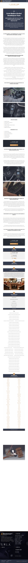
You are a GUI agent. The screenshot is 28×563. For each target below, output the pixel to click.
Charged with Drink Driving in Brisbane (14, 325)
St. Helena (19, 422)
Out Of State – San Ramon (18, 536)
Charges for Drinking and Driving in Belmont (14, 336)
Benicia (8, 381)
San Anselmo (19, 415)
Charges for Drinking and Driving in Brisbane (14, 344)
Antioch (8, 379)
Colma (19, 385)
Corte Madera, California (16, 78)
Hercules (8, 396)
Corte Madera (19, 386)
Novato (19, 405)
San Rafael (19, 418)
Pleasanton (8, 412)
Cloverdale (8, 385)
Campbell (8, 384)
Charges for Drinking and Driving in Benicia (14, 339)
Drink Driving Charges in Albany (8, 347)
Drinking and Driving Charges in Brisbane (14, 369)
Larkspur (19, 397)
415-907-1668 (15, 4)
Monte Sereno (19, 402)
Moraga (8, 403)
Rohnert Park (19, 414)
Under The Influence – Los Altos (19, 535)
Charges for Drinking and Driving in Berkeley (14, 341)
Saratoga (19, 420)
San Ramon (8, 419)
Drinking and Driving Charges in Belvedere (14, 363)
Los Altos (19, 398)
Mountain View (8, 404)
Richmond (19, 413)
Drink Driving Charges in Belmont (9, 350)
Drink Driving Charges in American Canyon (18, 347)
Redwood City (8, 413)
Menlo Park (19, 400)
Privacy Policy (3, 560)
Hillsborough (19, 396)
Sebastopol (19, 421)
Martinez (8, 400)
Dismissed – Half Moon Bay (18, 540)
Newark (8, 405)
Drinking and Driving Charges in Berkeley (14, 366)
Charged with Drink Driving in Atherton (14, 317)
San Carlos (8, 416)
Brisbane (19, 382)
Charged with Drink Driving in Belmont (14, 319)
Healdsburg (19, 395)
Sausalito (8, 421)
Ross (8, 415)
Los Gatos (19, 399)
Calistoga (19, 383)
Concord (8, 386)
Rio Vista (8, 414)
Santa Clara (19, 419)
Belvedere (19, 380)
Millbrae (19, 401)
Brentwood (8, 382)
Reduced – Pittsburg (18, 542)
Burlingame (8, 383)
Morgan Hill (19, 403)
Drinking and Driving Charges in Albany (19, 355)
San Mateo (19, 417)
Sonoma (8, 422)
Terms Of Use (9, 560)
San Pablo (8, 418)
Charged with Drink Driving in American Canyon (14, 314)
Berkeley (19, 381)
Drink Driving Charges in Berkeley (18, 352)
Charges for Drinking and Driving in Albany (14, 330)
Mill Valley (8, 401)
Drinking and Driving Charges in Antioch (14, 358)
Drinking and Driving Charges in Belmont (14, 361)
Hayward (8, 395)
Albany (8, 378)
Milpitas (8, 402)
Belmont (8, 380)
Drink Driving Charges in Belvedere (18, 350)
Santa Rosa (8, 420)
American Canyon (19, 378)
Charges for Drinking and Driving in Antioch (14, 333)
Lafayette (8, 397)
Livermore (8, 398)
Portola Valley (19, 412)
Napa (19, 404)
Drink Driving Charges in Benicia (9, 352)
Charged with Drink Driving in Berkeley (14, 322)
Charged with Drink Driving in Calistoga (14, 328)
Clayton (19, 384)
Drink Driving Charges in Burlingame (8, 355)
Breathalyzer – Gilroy (18, 541)
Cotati (8, 387)
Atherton (19, 379)
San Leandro (8, 417)
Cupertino (19, 387)
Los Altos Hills (8, 399)
